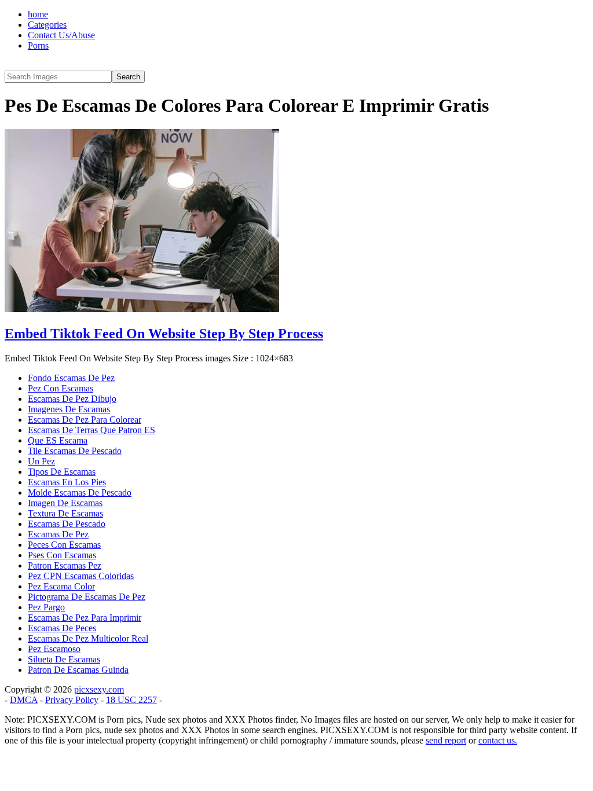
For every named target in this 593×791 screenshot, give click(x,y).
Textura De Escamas (65, 513)
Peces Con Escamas (64, 545)
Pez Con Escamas (60, 388)
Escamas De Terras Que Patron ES (91, 430)
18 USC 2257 (131, 700)
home (38, 14)
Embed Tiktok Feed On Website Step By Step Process (164, 333)
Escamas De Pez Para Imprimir (84, 617)
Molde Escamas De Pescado (79, 492)
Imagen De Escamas (65, 503)
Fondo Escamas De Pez (71, 378)
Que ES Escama (57, 440)
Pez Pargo (46, 607)
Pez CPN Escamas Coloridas (81, 576)
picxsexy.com (99, 689)
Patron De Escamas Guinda (78, 670)
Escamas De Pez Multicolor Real (88, 638)
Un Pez (41, 461)
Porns (38, 45)
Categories (47, 25)
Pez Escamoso (54, 649)
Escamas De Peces (62, 628)
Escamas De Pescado (66, 524)
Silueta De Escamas (64, 659)
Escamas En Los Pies (67, 482)
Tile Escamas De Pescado (75, 451)
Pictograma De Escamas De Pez (86, 597)
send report (446, 740)
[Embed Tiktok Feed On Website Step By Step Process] (142, 309)
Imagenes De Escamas (69, 409)
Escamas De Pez (58, 534)
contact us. (497, 740)
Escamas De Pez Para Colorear (84, 419)
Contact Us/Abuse (61, 35)
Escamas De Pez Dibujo (72, 399)
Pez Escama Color (61, 586)
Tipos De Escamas (62, 472)
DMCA (24, 700)
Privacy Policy (71, 700)
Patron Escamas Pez (64, 565)
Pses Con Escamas (62, 555)
